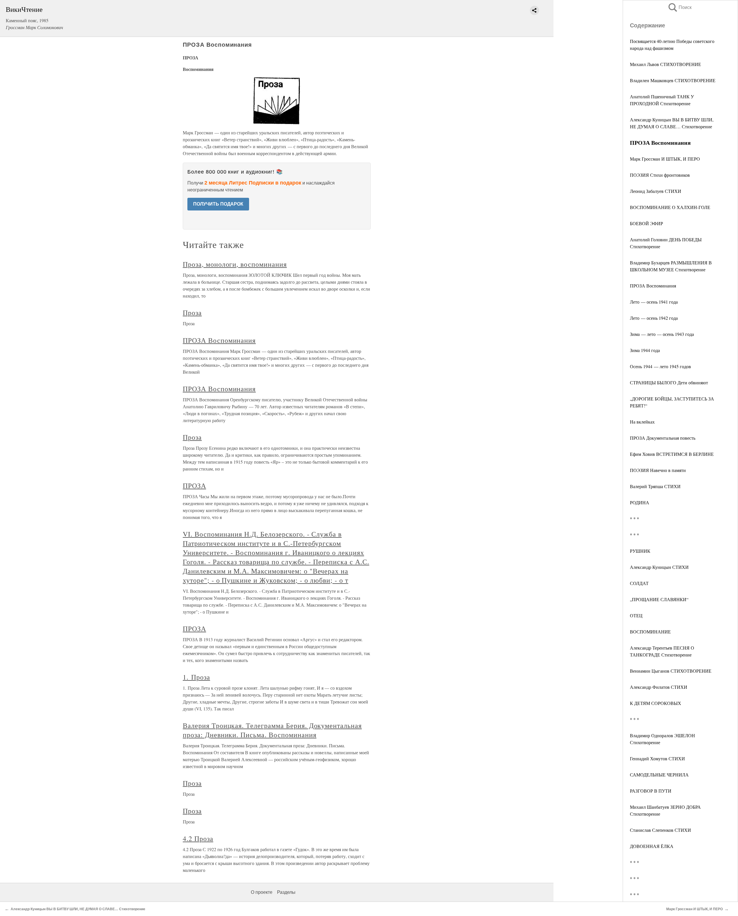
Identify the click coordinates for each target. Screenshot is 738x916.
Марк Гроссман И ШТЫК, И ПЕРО (665, 159)
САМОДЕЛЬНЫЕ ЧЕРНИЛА (659, 775)
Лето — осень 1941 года (654, 302)
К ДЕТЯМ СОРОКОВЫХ (655, 703)
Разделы (286, 892)
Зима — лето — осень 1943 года (662, 334)
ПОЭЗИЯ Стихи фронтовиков (660, 175)
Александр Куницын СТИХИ (659, 567)
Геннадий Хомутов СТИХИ (657, 758)
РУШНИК (640, 551)
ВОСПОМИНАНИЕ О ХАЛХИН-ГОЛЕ (670, 207)
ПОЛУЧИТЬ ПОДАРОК (218, 204)
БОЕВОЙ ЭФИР (646, 223)
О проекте (261, 892)
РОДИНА (639, 502)
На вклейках (642, 422)
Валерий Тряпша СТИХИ (655, 486)
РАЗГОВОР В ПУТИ (650, 791)
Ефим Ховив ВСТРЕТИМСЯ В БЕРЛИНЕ (672, 454)
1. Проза (196, 677)
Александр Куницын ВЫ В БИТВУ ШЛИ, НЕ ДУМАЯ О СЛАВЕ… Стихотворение (78, 909)
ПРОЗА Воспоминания (653, 286)
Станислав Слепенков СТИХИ (660, 830)
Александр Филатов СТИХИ (658, 687)
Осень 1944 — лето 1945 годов (660, 366)
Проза (192, 312)
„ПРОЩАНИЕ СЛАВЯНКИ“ (659, 599)
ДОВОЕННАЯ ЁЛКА (651, 846)
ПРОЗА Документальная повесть (662, 438)
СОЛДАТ (639, 583)
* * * (634, 519)
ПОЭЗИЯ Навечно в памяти (658, 470)
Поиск (679, 7)
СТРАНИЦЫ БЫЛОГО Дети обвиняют (669, 382)
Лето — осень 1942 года (654, 318)
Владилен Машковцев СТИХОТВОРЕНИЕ (673, 80)
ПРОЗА (194, 485)
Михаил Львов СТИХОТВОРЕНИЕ (665, 64)
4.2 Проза (198, 838)
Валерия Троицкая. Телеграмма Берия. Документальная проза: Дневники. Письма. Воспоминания (272, 730)
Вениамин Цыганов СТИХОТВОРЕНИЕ (670, 671)
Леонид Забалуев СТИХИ (655, 191)
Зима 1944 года (645, 350)
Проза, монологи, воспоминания (235, 264)
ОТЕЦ (636, 615)
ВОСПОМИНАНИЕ (650, 632)
